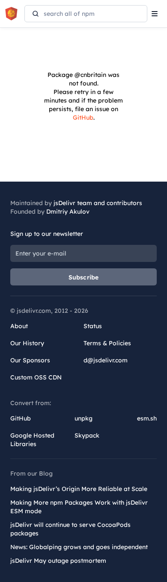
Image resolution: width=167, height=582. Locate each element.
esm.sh (147, 418)
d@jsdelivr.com (106, 360)
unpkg (83, 418)
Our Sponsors (30, 360)
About (19, 326)
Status (93, 326)
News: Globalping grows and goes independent (79, 547)
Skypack (87, 435)
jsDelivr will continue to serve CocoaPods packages (70, 529)
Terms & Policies (107, 343)
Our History (27, 343)
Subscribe (84, 277)
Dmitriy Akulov (67, 211)
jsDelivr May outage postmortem (58, 560)
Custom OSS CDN (36, 377)
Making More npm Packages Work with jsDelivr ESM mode (79, 507)
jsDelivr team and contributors (98, 203)
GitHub (83, 117)
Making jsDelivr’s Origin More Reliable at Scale (78, 489)
